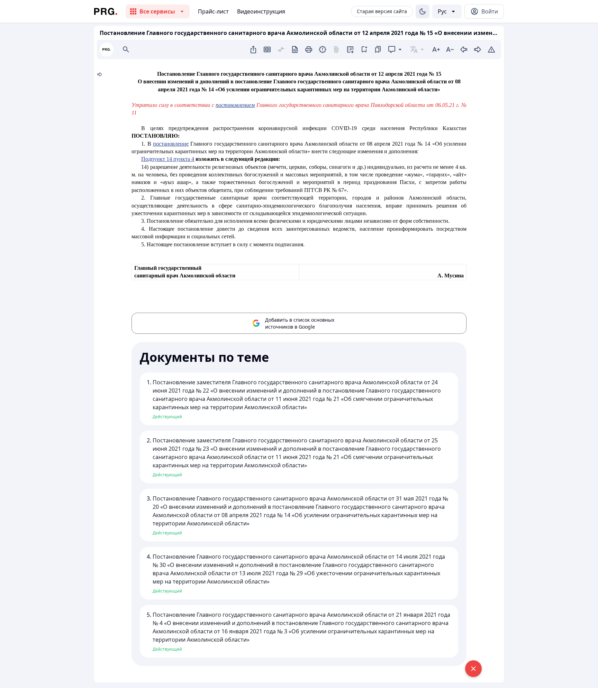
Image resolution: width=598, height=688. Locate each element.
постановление (171, 144)
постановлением (235, 105)
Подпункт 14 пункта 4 (167, 159)
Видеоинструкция (261, 11)
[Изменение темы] (422, 11)
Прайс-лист (213, 11)
